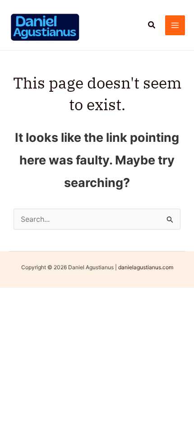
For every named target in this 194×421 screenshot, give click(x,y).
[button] (152, 25)
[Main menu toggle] (175, 25)
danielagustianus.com (145, 267)
